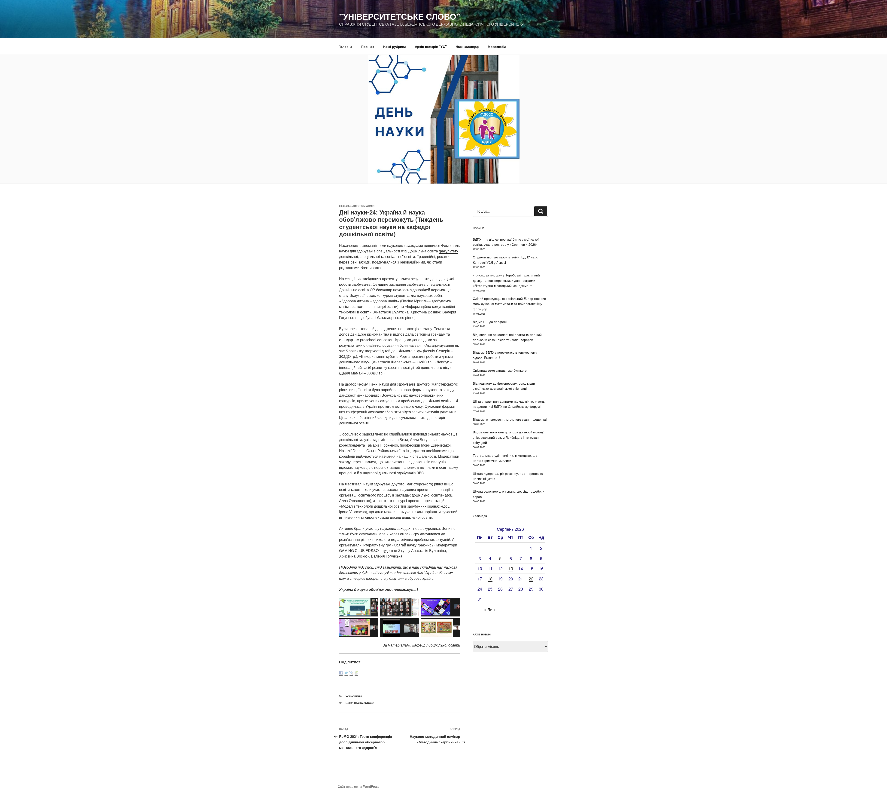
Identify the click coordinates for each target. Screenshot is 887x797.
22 (531, 579)
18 (490, 579)
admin (370, 206)
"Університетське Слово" (399, 16)
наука (358, 703)
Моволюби (497, 46)
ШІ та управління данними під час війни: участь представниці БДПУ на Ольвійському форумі (509, 404)
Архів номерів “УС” (431, 46)
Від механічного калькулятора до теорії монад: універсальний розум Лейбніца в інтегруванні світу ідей (508, 437)
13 (510, 568)
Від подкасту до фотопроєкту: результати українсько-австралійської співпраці (504, 386)
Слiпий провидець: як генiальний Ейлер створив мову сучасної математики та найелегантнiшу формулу (509, 303)
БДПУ (349, 703)
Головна (345, 46)
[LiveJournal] (351, 673)
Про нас (367, 46)
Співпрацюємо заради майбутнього (500, 370)
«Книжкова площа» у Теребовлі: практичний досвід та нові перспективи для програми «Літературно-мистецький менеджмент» (506, 280)
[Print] (356, 673)
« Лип (489, 609)
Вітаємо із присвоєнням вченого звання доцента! (510, 419)
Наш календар (467, 46)
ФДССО (369, 703)
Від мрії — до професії (490, 321)
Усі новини (354, 696)
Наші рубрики (394, 46)
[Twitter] (346, 673)
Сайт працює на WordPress (358, 786)
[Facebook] (341, 673)
